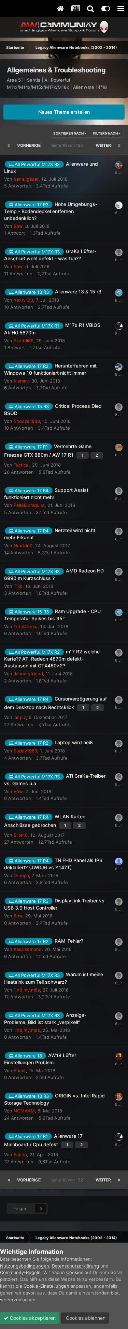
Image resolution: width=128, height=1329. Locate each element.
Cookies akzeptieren (32, 1318)
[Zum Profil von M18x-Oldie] (119, 326)
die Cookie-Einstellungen (42, 1286)
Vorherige (29, 145)
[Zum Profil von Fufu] (119, 165)
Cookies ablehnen (85, 1318)
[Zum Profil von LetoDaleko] (119, 292)
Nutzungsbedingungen (24, 1266)
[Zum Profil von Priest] (119, 1056)
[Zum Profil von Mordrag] (119, 700)
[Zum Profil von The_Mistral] (119, 491)
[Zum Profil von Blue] (119, 367)
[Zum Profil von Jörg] (119, 407)
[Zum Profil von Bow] (119, 252)
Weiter (103, 145)
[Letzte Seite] (119, 145)
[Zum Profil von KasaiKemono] (119, 942)
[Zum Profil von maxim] (119, 743)
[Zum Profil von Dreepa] (119, 861)
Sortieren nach (68, 133)
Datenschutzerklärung (75, 1266)
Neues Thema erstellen (64, 112)
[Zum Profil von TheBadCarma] (119, 531)
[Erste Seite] (9, 145)
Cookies (74, 1272)
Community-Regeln (20, 1272)
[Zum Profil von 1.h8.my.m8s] (119, 975)
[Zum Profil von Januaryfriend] (119, 652)
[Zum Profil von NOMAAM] (119, 1096)
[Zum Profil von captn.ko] (119, 205)
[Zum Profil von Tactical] (119, 447)
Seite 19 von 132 (68, 145)
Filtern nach (105, 133)
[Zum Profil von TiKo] (119, 572)
